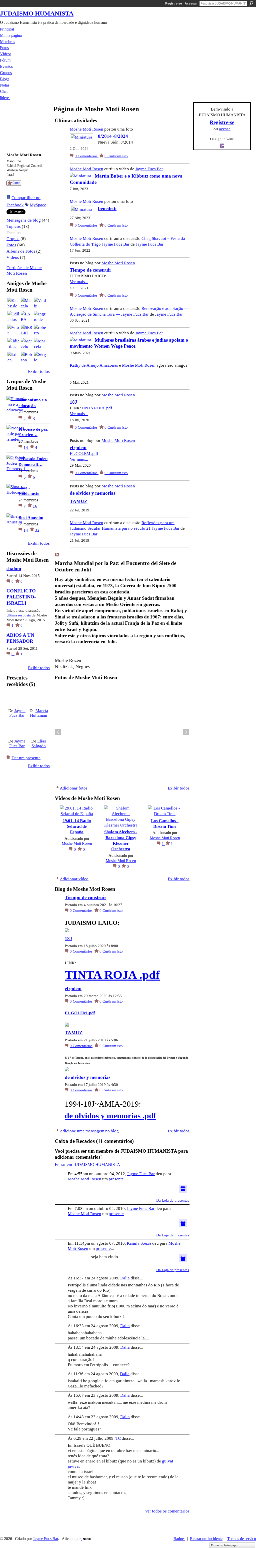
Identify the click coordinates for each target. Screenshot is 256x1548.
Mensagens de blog (23, 220)
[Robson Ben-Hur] (27, 358)
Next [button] (186, 732)
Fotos (11, 245)
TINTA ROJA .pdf (96, 407)
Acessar (191, 3)
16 (35, 506)
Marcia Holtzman (39, 713)
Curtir (16, 183)
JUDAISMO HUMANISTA (37, 13)
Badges (179, 1538)
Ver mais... (79, 281)
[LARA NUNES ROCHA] (27, 317)
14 (26, 447)
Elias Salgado (39, 743)
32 (37, 530)
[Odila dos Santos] (14, 317)
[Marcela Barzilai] (40, 344)
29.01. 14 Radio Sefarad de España (76, 826)
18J (73, 402)
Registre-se (173, 3)
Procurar (251, 3)
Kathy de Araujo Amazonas (94, 365)
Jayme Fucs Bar (17, 713)
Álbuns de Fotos (20, 251)
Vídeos (12, 257)
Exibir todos (39, 371)
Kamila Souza (139, 1243)
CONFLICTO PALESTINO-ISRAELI (21, 597)
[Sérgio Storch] (40, 358)
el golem (78, 447)
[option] (122, 732)
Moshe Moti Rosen (86, 129)
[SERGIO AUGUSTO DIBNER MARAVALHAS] (27, 331)
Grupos (13, 238)
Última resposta (18, 615)
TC (118, 1438)
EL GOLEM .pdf (84, 453)
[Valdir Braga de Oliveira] (40, 304)
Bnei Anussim (30, 517)
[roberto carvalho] (40, 331)
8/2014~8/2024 (113, 136)
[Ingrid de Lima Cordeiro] (40, 317)
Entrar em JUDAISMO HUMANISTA (87, 1164)
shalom (13, 568)
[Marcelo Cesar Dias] (27, 344)
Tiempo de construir (90, 270)
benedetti (107, 208)
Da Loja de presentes (172, 1200)
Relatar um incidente (206, 1538)
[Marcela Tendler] (27, 304)
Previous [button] (58, 732)
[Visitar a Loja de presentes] (183, 1188)
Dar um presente (26, 757)
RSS (57, 555)
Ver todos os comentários (167, 1510)
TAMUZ (79, 501)
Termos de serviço (241, 1538)
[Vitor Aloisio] (14, 331)
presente (116, 1178)
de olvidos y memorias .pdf (110, 1115)
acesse (224, 128)
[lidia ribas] (14, 344)
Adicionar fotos (74, 788)
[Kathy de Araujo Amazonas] (14, 304)
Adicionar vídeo (74, 878)
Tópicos (13, 226)
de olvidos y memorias (92, 493)
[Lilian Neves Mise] (14, 358)
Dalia (125, 1277)
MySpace (38, 204)
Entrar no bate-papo (224, 1545)
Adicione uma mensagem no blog (89, 1130)
